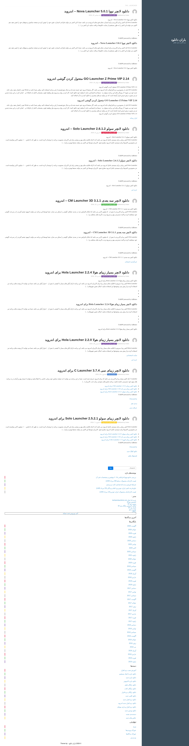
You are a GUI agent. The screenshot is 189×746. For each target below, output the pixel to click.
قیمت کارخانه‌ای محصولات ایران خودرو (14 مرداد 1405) (118, 492)
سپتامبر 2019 (131, 566)
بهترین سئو (132, 509)
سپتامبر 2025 (131, 551)
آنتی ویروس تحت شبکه (70, 513)
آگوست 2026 (131, 526)
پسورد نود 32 (132, 504)
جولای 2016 (132, 639)
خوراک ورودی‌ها (131, 730)
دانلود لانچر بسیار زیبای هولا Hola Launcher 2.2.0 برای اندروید (87, 340)
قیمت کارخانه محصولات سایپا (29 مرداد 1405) (121, 481)
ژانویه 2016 (132, 661)
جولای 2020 (132, 559)
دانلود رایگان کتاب (130, 688)
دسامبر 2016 (131, 625)
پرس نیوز (134, 403)
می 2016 (133, 647)
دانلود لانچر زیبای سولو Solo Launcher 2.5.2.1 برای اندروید (118, 392)
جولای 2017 (132, 603)
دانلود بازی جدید (131, 677)
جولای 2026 (132, 529)
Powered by (133, 399)
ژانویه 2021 (132, 555)
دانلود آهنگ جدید (132, 451)
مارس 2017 (132, 614)
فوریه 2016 (132, 658)
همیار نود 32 (132, 508)
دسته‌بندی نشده (112, 374)
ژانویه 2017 (132, 621)
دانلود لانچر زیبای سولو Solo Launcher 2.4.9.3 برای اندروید (118, 434)
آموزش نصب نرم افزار (128, 670)
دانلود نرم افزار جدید (129, 699)
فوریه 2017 (132, 617)
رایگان (134, 511)
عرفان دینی (133, 408)
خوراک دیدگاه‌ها (131, 734)
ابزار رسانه (133, 118)
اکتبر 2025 (132, 548)
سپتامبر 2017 (131, 595)
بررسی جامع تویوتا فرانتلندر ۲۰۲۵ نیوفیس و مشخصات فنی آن (116, 477)
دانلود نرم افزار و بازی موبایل (126, 707)
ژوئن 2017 (132, 606)
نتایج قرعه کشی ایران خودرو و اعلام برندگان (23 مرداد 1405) (116, 488)
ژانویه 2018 (132, 584)
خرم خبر (134, 190)
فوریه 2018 (132, 581)
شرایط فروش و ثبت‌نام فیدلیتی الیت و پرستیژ (121, 484)
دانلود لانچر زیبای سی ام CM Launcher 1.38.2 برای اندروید (118, 389)
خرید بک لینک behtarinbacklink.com (124, 500)
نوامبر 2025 (132, 544)
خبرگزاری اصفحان (131, 262)
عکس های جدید (131, 718)
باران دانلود (178, 40)
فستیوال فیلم (132, 456)
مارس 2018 (132, 577)
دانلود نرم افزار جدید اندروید (109, 15)
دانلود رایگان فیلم (130, 685)
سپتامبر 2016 (131, 632)
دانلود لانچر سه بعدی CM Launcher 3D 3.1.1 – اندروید (92, 200)
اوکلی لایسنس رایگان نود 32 (127, 506)
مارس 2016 (132, 654)
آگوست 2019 (131, 570)
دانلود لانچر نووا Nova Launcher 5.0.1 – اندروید (96, 11)
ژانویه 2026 (132, 537)
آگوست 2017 (131, 599)
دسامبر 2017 (131, 588)
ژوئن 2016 (132, 643)
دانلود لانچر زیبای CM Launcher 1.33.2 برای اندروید (121, 386)
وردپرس (133, 738)
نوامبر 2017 (132, 592)
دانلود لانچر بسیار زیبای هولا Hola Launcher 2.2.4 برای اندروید (87, 272)
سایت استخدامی (131, 355)
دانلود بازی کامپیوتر (130, 681)
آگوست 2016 (131, 636)
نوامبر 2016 (132, 628)
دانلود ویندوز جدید (130, 710)
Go (111, 468)
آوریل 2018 (132, 573)
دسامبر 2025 (131, 540)
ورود (134, 726)
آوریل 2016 (132, 650)
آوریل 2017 (132, 610)
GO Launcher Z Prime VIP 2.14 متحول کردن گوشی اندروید (88, 78)
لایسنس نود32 (131, 502)
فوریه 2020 (132, 562)
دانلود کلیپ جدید (131, 696)
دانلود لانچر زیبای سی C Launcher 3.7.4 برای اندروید (93, 370)
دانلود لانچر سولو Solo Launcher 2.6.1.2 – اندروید (94, 128)
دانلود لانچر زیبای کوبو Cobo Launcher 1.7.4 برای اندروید (119, 440)
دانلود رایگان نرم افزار (129, 692)
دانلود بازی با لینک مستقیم (127, 674)
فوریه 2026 (132, 533)
